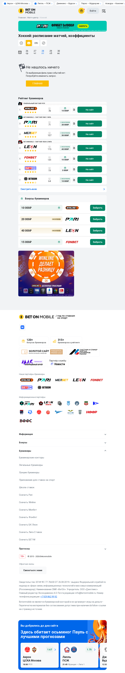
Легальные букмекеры (31, 465)
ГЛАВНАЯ (37, 83)
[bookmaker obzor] (74, 110)
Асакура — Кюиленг (114, 3)
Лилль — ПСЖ (44, 3)
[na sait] (89, 110)
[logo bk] (72, 207)
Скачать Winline (27, 502)
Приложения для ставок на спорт (37, 480)
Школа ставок (26, 487)
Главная (22, 18)
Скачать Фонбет (28, 517)
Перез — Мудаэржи (90, 3)
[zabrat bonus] (97, 208)
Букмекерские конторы (31, 457)
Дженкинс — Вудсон (66, 3)
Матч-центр (32, 18)
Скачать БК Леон (28, 524)
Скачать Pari (25, 494)
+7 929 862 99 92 (48, 596)
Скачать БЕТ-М (27, 539)
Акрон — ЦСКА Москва (17, 3)
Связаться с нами (32, 570)
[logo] (26, 11)
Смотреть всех (29, 189)
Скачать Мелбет (28, 509)
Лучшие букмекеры (29, 472)
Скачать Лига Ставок (30, 532)
